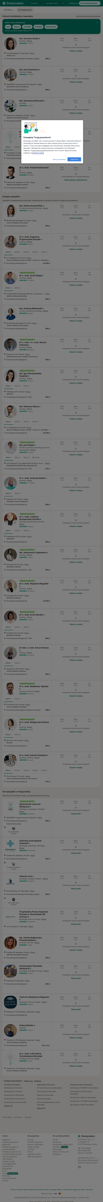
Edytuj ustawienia (59, 159)
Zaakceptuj (74, 159)
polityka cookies (38, 153)
